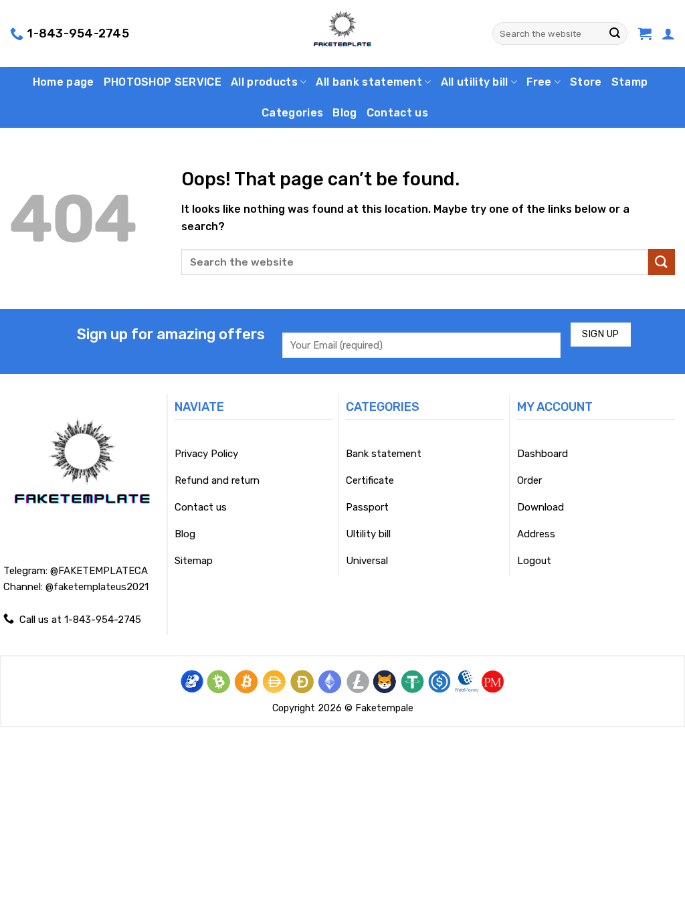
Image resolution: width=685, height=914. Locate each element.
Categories (292, 112)
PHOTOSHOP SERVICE (162, 82)
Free (538, 82)
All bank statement (369, 82)
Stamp (629, 82)
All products (264, 82)
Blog (344, 112)
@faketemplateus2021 (97, 587)
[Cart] (645, 33)
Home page (63, 82)
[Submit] (614, 33)
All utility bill (474, 82)
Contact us (397, 112)
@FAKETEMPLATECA (99, 571)
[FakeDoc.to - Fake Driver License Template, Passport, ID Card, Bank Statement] (343, 33)
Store (586, 82)
